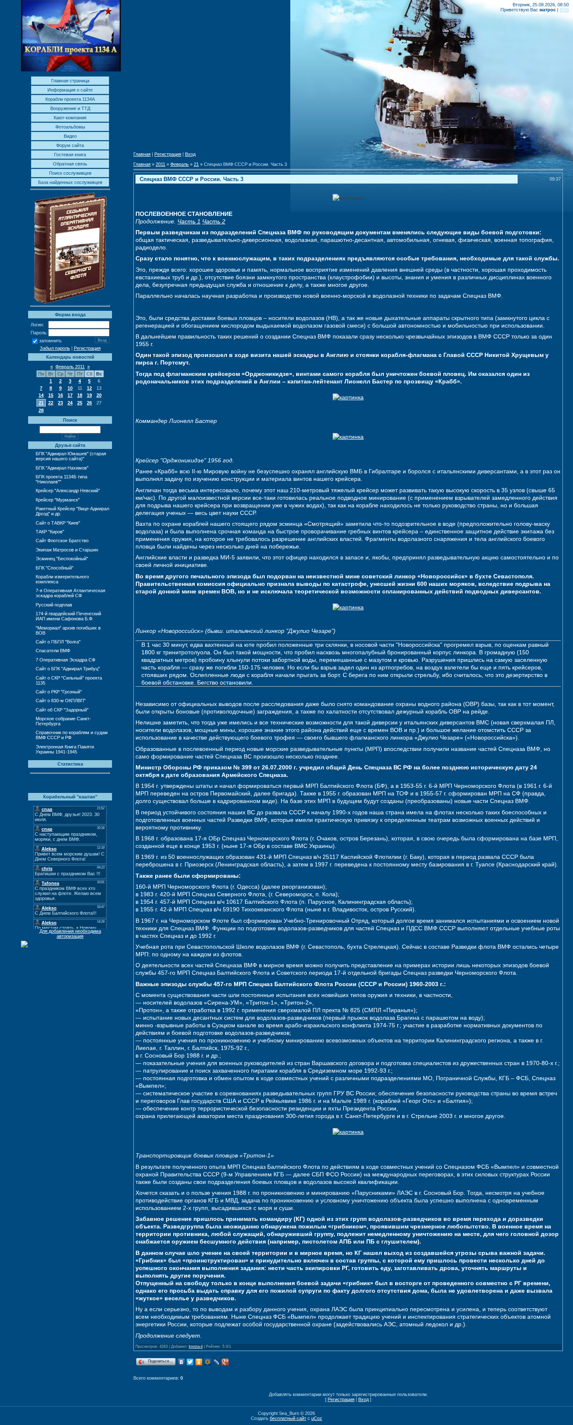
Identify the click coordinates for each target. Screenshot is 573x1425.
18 (79, 395)
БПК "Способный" (54, 567)
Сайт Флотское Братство (62, 540)
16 (60, 395)
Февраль (179, 164)
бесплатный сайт (288, 1418)
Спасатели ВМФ (53, 650)
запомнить (50, 341)
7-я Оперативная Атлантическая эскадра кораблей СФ (70, 593)
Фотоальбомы (70, 126)
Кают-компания (70, 117)
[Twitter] (190, 1362)
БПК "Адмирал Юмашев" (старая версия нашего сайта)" (71, 456)
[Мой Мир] (207, 1362)
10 (70, 388)
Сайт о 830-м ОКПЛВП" (61, 700)
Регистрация (87, 348)
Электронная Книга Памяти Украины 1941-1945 (65, 749)
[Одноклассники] (199, 1362)
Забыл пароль (55, 348)
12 (89, 388)
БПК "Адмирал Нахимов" (62, 467)
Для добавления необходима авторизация (70, 934)
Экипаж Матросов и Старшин (67, 549)
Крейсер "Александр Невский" (68, 490)
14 (41, 395)
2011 (160, 164)
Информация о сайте (70, 89)
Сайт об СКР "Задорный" (62, 709)
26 (89, 402)
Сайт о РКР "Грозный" (59, 691)
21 (41, 402)
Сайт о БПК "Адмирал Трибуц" (68, 668)
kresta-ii (196, 1346)
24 (70, 402)
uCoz (316, 1418)
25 (79, 402)
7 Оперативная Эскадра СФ (65, 659)
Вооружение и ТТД (70, 108)
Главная (142, 154)
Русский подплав (54, 604)
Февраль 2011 (70, 366)
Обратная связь (70, 163)
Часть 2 (213, 221)
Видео (70, 136)
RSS (564, 9)
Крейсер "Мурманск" (58, 499)
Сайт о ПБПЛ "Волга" (58, 641)
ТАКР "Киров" (50, 531)
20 (99, 395)
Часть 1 (189, 221)
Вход (190, 154)
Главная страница (70, 80)
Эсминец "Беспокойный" (62, 558)
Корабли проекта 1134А (70, 99)
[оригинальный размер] (348, 197)
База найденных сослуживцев (70, 182)
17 (70, 395)
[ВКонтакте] (181, 1362)
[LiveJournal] (216, 1362)
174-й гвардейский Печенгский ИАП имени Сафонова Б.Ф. (68, 616)
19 (89, 395)
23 (60, 402)
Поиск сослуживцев (70, 173)
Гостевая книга (70, 154)
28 (41, 410)
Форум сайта (70, 145)
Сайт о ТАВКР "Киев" (58, 522)
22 (50, 402)
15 (50, 395)
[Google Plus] (225, 1362)
